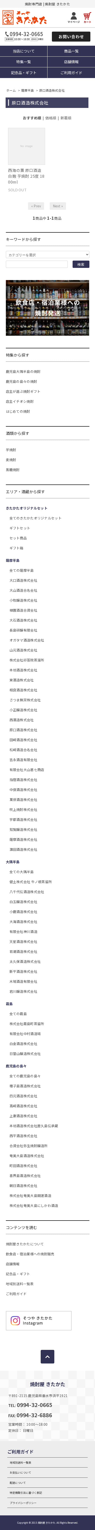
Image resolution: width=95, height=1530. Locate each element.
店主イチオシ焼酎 (20, 401)
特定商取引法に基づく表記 (26, 1493)
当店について (24, 50)
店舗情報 (71, 61)
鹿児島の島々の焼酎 (21, 381)
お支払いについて (20, 1472)
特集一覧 (23, 61)
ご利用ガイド (71, 72)
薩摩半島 (27, 90)
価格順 (50, 117)
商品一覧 (71, 50)
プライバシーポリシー (23, 1503)
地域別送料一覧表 (20, 1283)
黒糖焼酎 (13, 469)
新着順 (65, 117)
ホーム (11, 90)
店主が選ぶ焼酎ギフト (23, 391)
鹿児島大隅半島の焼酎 (23, 371)
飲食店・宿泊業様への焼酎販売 (30, 1253)
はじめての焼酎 (18, 411)
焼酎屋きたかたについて (25, 1243)
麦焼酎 (11, 459)
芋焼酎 (11, 449)
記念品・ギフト (24, 72)
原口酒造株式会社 (52, 90)
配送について (18, 1483)
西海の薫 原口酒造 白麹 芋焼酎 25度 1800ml (26, 176)
